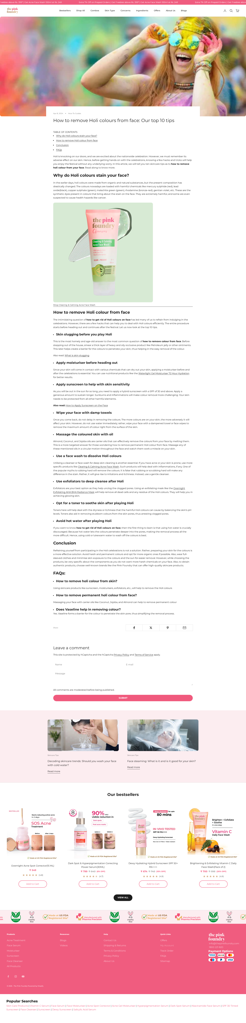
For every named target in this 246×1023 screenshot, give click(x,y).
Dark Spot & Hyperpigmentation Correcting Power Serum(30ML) (93, 865)
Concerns (125, 10)
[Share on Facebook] (134, 628)
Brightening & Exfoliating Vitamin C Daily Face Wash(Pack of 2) (213, 865)
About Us (170, 10)
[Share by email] (184, 628)
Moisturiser (13, 950)
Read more (54, 771)
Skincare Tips (53, 755)
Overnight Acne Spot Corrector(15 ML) (32, 865)
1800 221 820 (216, 947)
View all (123, 897)
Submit (123, 698)
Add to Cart (36, 883)
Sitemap (165, 961)
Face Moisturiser (76, 1005)
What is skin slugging (77, 355)
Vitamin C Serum (39, 1005)
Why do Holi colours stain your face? (76, 135)
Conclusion (62, 145)
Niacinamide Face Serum (206, 1005)
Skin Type (110, 10)
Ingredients (142, 10)
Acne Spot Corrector (98, 1005)
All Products (13, 966)
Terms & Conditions (115, 950)
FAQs (59, 150)
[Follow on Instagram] (15, 976)
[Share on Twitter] (151, 628)
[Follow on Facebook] (8, 976)
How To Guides (74, 113)
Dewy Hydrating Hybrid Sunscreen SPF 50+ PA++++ (153, 865)
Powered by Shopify (35, 986)
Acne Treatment (16, 940)
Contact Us (110, 940)
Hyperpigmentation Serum (152, 1005)
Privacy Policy (121, 654)
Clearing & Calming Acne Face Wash (98, 466)
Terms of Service (144, 654)
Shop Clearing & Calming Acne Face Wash (74, 305)
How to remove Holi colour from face (77, 140)
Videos (64, 945)
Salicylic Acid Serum (84, 1009)
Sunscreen (13, 956)
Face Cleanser (15, 961)
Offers (157, 10)
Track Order (166, 950)
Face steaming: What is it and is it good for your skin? (161, 761)
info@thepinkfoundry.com (224, 943)
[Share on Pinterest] (167, 628)
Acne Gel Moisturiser (123, 1005)
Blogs (184, 10)
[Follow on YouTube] (23, 976)
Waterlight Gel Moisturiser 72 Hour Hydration (163, 373)
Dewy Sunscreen (62, 1009)
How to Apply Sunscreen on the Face (87, 405)
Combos (95, 10)
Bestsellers (65, 10)
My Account (167, 945)
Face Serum (13, 945)
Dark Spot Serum (180, 1005)
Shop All (80, 10)
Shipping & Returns (115, 945)
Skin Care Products (17, 1005)
